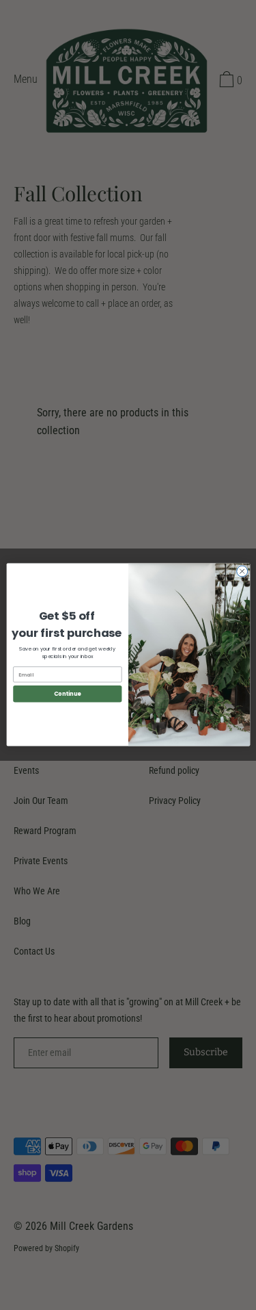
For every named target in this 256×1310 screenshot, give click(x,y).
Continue (67, 694)
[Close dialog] (241, 571)
